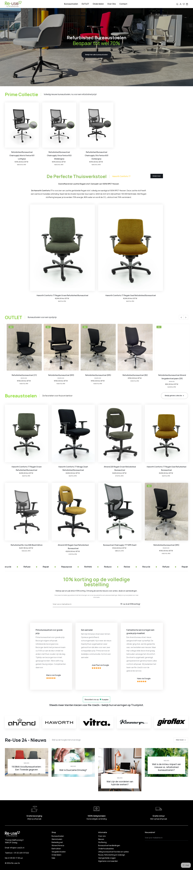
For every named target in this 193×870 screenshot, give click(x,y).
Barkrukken (56, 848)
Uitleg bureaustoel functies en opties (113, 851)
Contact (123, 4)
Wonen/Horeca (58, 845)
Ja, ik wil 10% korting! (131, 604)
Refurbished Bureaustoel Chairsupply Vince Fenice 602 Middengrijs (59, 155)
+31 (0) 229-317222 (21, 853)
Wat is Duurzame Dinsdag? (73, 770)
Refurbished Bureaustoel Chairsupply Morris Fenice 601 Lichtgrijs (21, 155)
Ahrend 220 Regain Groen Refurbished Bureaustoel (120, 468)
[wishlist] (184, 4)
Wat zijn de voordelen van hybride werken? (120, 783)
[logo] (13, 3)
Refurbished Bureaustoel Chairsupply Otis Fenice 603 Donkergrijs (96, 155)
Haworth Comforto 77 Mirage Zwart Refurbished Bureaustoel (73, 468)
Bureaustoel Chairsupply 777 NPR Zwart (119, 545)
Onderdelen (98, 4)
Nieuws (26, 763)
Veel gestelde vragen (107, 858)
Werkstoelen (57, 839)
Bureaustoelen (71, 4)
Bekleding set (57, 842)
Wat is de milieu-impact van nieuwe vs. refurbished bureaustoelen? (166, 767)
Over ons (111, 4)
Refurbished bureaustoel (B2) (96, 375)
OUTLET (85, 4)
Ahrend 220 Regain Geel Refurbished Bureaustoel (73, 547)
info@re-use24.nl (17, 847)
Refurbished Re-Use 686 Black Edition (26, 545)
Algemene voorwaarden (108, 861)
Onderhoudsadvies (106, 848)
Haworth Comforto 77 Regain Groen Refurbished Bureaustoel (62, 295)
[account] (180, 4)
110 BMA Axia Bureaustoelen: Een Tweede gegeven (26, 768)
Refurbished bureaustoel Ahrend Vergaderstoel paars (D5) (133, 377)
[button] (181, 317)
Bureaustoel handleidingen (109, 845)
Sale (53, 858)
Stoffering (102, 842)
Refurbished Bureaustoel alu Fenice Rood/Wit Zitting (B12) (170, 377)
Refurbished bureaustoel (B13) (23, 375)
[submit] (185, 838)
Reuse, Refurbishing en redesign (111, 855)
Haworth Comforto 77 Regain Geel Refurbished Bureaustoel (130, 295)
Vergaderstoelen (59, 851)
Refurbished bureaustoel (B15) (59, 375)
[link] (22, 125)
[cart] (187, 4)
